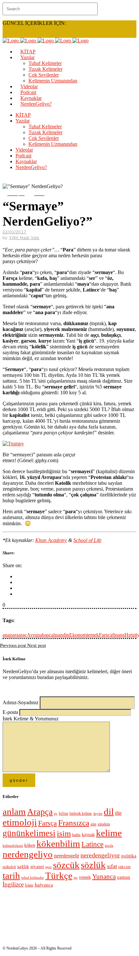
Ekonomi (78, 635)
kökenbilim (58, 843)
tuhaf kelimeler (32, 877)
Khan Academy (51, 540)
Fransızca (73, 822)
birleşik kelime (81, 813)
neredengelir (66, 855)
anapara (10, 635)
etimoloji (20, 822)
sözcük (66, 865)
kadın (76, 835)
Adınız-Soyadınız (21, 702)
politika (128, 855)
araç (22, 635)
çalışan (56, 635)
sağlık (23, 866)
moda (109, 845)
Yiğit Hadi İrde (24, 238)
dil (109, 811)
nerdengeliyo (28, 854)
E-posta (11, 712)
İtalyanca (44, 884)
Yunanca (104, 876)
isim (64, 833)
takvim (124, 866)
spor (48, 867)
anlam (14, 811)
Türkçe (58, 875)
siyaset (37, 866)
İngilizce (13, 884)
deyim (97, 813)
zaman (123, 877)
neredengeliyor (100, 855)
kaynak (88, 834)
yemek (85, 877)
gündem (104, 824)
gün (93, 824)
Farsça (105, 635)
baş (45, 635)
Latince (92, 844)
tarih (11, 875)
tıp (76, 877)
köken (29, 845)
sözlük (93, 865)
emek (93, 635)
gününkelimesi (29, 833)
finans (118, 635)
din (66, 635)
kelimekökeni (13, 845)
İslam (29, 885)
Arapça (40, 812)
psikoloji (9, 867)
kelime (109, 833)
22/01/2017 (15, 232)
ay (56, 813)
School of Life (87, 540)
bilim (63, 813)
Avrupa (34, 635)
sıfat (112, 866)
